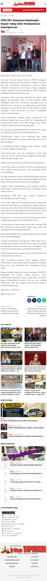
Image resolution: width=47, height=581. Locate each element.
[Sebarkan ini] (29, 300)
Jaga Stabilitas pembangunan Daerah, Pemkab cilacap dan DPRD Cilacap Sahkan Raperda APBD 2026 (36, 311)
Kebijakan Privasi (12, 563)
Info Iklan (34, 566)
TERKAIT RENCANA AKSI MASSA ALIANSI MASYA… (26, 436)
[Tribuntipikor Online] (24, 4)
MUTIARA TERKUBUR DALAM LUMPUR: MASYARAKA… (20, 421)
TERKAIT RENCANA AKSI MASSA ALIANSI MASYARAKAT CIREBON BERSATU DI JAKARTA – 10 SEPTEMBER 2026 (11, 369)
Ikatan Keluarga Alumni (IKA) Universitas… (26, 499)
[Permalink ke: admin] (3, 31)
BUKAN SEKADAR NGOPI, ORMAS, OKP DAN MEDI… (26, 428)
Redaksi (12, 566)
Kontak (34, 563)
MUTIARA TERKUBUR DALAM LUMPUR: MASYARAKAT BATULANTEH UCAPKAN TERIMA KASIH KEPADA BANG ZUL (11, 345)
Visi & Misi (34, 557)
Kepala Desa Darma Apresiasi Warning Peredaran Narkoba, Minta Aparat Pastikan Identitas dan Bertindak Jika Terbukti (35, 369)
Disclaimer (34, 560)
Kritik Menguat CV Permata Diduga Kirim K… (26, 473)
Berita (3, 419)
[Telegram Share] (39, 300)
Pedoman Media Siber (12, 560)
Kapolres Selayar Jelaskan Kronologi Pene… (26, 490)
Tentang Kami (12, 557)
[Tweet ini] (34, 300)
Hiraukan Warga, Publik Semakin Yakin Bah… (26, 465)
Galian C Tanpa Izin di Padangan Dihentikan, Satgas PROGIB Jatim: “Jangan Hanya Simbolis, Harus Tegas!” (35, 392)
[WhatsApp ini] (44, 300)
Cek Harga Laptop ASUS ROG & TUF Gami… (26, 482)
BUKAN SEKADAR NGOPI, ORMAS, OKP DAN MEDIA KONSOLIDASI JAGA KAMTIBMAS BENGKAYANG (34, 345)
